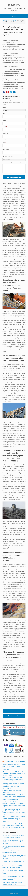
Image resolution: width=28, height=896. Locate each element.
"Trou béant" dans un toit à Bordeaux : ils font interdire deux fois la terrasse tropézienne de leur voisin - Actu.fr (14, 773)
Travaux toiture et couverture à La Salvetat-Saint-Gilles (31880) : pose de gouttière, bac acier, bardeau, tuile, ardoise (14, 878)
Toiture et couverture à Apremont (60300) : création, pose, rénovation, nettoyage (12, 866)
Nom (4, 113)
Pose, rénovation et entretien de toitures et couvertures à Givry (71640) (12, 883)
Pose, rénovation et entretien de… (14, 711)
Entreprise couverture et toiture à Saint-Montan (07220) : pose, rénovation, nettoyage (13, 836)
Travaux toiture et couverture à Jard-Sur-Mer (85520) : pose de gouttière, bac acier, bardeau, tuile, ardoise (13, 841)
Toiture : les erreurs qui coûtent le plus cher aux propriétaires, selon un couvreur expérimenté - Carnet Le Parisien (13, 784)
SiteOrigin (13, 893)
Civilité (4, 107)
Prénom (5, 120)
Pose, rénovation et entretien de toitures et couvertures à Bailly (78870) (12, 851)
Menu (15, 16)
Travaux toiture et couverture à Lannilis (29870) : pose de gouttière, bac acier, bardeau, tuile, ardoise (14, 872)
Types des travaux (8, 156)
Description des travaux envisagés (12, 163)
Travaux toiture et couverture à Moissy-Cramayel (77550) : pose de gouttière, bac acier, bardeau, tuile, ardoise (14, 856)
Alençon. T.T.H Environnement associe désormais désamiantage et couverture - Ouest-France (13, 790)
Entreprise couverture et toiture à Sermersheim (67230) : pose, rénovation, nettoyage (13, 862)
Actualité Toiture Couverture (14, 761)
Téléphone (6, 133)
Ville (4, 143)
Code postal (6, 149)
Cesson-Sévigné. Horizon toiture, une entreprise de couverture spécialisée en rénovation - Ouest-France (13, 779)
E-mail (5, 127)
